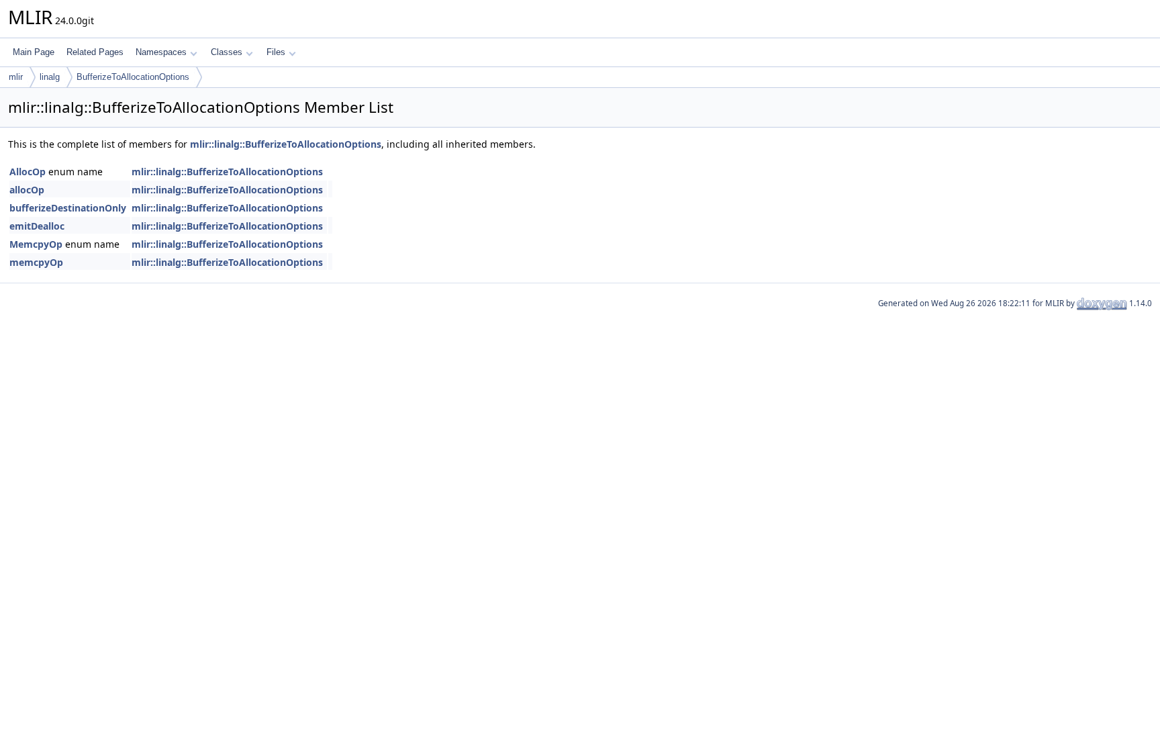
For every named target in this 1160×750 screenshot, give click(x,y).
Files (276, 52)
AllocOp (27, 171)
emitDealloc (36, 226)
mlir (16, 77)
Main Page (33, 52)
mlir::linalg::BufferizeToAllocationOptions (285, 144)
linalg (50, 77)
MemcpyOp (35, 244)
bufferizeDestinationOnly (67, 207)
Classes (226, 52)
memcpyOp (36, 262)
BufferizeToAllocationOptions (133, 77)
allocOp (26, 189)
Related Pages (95, 52)
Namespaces (161, 52)
